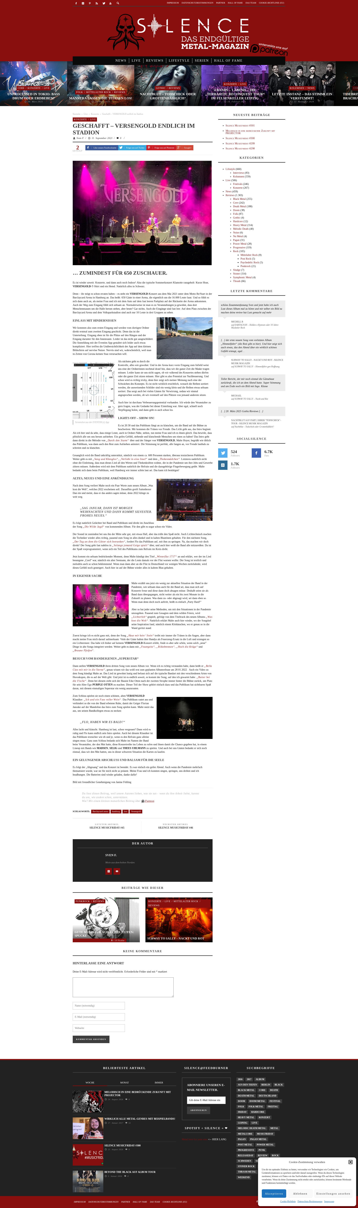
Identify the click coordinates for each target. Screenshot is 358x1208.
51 (129, 1123)
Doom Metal (257, 1101)
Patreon (149, 801)
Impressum (329, 1201)
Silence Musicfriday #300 (240, 138)
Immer (159, 1082)
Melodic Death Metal (252, 1128)
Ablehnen (300, 1193)
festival (275, 1101)
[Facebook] (76, 3)
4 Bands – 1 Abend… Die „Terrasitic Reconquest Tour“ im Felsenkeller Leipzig (235, 94)
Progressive (239, 247)
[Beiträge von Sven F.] (87, 864)
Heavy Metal (239, 225)
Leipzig (242, 1123)
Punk (262, 1150)
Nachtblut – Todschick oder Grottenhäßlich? (168, 96)
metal (274, 1128)
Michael (236, 395)
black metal (246, 1090)
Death (274, 1090)
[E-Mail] (117, 871)
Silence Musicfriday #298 (240, 148)
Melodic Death (241, 228)
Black (279, 1084)
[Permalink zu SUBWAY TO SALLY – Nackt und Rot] (225, 397)
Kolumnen (297, 88)
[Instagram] (83, 3)
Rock (235, 251)
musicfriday (265, 1134)
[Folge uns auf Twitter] (222, 453)
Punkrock (83, 901)
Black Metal (239, 199)
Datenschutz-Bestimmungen (310, 1201)
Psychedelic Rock (250, 262)
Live (47, 88)
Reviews (119, 92)
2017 (249, 1079)
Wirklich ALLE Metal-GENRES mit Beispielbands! (139, 1118)
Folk (79, 92)
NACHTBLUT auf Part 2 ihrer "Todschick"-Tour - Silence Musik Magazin (256, 422)
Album (260, 1079)
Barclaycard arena (100, 811)
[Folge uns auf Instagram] (222, 465)
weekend (244, 1177)
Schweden (244, 1161)
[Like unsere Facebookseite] (256, 453)
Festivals (237, 184)
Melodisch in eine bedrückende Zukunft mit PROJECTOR (250, 132)
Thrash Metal (247, 1171)
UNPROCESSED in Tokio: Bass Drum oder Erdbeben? (33, 96)
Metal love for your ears (194, 1139)
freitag (273, 1106)
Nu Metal (238, 236)
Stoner (236, 273)
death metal (246, 1095)
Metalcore (245, 1134)
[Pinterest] (90, 3)
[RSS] (96, 3)
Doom (236, 210)
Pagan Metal (258, 1139)
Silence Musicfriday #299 (240, 143)
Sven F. (80, 138)
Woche (90, 1082)
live (125, 811)
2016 (240, 1079)
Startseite (76, 114)
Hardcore (238, 221)
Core (21, 88)
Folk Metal (256, 1106)
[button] (350, 1162)
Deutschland (267, 1095)
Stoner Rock (246, 1166)
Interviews (238, 172)
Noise (236, 232)
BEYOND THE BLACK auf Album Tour (130, 1172)
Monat (124, 1082)
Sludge (236, 270)
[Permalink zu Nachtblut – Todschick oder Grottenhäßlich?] (225, 422)
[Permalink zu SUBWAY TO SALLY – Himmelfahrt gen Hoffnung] (225, 362)
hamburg (116, 811)
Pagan (236, 240)
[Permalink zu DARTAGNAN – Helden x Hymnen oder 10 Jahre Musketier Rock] (225, 323)
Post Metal (245, 1144)
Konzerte (34, 88)
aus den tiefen (247, 1084)
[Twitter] (103, 3)
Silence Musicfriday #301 (240, 125)
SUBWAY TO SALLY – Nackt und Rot (175, 938)
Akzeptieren (274, 1193)
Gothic (161, 88)
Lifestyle (230, 169)
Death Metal (239, 206)
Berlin (265, 1084)
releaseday (245, 1155)
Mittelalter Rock (98, 92)
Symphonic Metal (242, 277)
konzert (264, 1117)
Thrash (236, 281)
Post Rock (246, 258)
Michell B (237, 321)
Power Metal (239, 243)
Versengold (136, 811)
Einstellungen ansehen (333, 1193)
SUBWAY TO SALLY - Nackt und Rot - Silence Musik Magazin (257, 362)
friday (242, 1112)
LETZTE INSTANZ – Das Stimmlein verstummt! (302, 96)
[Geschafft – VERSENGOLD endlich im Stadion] (142, 212)
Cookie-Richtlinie (288, 1201)
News (311, 88)
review (262, 1155)
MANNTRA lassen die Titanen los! (100, 98)
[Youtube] (110, 3)
